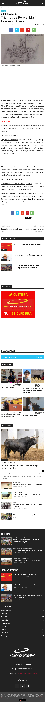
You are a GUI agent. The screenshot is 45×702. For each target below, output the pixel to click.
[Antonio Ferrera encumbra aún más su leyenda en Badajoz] (6, 541)
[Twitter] (28, 686)
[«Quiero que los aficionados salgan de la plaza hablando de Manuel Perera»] (33, 376)
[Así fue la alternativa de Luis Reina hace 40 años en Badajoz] (6, 505)
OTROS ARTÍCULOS (8, 238)
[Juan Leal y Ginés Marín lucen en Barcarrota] (6, 561)
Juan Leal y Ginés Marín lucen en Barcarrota (28, 560)
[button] (42, 3)
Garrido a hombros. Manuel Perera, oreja (34, 230)
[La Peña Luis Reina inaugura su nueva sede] (6, 485)
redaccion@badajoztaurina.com (27, 673)
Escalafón (4, 620)
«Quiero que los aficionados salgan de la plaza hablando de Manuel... (33, 390)
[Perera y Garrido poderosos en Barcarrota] (6, 551)
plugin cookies (40, 698)
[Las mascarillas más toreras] (11, 376)
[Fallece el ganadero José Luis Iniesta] (6, 257)
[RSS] (22, 686)
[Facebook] (17, 686)
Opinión (3, 630)
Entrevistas (5, 382)
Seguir (40, 357)
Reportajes (5, 460)
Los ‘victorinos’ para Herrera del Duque (26, 494)
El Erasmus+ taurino (30, 415)
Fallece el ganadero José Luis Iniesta (27, 255)
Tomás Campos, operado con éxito (11, 230)
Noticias (3, 11)
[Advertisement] (22, 82)
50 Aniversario (6, 611)
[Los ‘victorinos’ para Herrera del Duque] (6, 495)
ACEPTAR (22, 700)
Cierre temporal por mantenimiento (27, 244)
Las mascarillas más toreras (11, 387)
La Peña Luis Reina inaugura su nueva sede (27, 484)
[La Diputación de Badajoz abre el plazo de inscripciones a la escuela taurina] (6, 267)
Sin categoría (5, 636)
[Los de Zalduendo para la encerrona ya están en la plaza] (22, 445)
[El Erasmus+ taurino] (33, 404)
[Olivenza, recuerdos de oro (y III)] (6, 516)
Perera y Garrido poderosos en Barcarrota (28, 550)
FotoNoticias (5, 623)
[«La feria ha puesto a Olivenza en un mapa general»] (11, 404)
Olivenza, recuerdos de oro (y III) (24, 515)
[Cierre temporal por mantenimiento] (6, 247)
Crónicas (4, 614)
